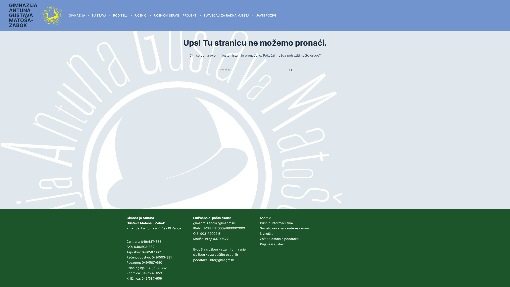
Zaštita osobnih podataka (279, 239)
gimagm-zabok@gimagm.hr (214, 223)
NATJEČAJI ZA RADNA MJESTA (226, 15)
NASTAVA (99, 15)
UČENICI (141, 15)
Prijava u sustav (272, 244)
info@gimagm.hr (221, 260)
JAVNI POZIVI (266, 15)
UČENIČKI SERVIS (167, 15)
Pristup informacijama (276, 223)
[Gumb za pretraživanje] (291, 70)
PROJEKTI (190, 15)
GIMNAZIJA (77, 15)
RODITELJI (120, 15)
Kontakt (266, 218)
